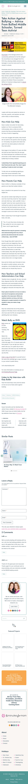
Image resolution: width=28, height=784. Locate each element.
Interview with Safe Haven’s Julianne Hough (22, 422)
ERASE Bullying (15, 395)
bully (3, 395)
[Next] (26, 455)
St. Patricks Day (7, 757)
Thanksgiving (19, 762)
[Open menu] (25, 6)
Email (4, 517)
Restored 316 (14, 776)
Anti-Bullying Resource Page (9, 372)
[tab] (11, 470)
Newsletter (6, 741)
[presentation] (15, 451)
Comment (5, 489)
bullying (9, 395)
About (4, 738)
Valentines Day (19, 755)
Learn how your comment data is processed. (14, 529)
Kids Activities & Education (8, 398)
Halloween (6, 765)
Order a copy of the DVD (8, 357)
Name (4, 510)
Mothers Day (6, 760)
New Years (6, 755)
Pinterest (19, 413)
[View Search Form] (3, 6)
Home (4, 736)
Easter (17, 757)
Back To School (7, 762)
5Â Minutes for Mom (19, 409)
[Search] (24, 618)
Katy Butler (5, 54)
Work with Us (18, 779)
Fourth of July (19, 760)
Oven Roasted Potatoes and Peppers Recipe (7, 665)
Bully (3, 323)
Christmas (18, 765)
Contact (5, 743)
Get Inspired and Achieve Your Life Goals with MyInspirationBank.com (8, 423)
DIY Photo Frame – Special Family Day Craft (20, 665)
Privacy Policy (14, 782)
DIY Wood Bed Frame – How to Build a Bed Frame (20, 647)
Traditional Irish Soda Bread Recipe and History (7, 647)
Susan (7, 33)
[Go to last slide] (2, 455)
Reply (4, 552)
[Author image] (3, 34)
